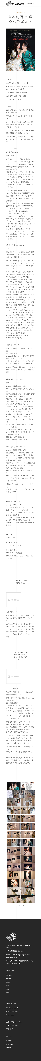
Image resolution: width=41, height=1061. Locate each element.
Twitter (8, 1047)
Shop (8, 992)
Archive (8, 978)
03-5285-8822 (10, 955)
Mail (7, 985)
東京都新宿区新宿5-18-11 (14, 951)
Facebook (9, 1040)
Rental (8, 982)
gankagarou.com (11, 957)
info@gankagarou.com (22, 955)
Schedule (9, 975)
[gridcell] (20, 199)
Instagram (9, 1044)
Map (7, 989)
